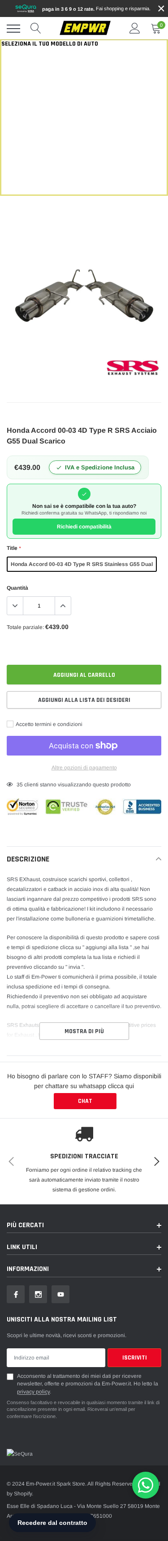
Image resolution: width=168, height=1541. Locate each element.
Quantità (17, 588)
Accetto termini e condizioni (48, 724)
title (14, 548)
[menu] (13, 28)
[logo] (85, 28)
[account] (134, 28)
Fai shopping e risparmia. (96, 9)
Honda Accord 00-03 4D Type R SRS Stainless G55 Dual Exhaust (82, 566)
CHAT (85, 1101)
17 (20, 784)
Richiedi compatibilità (84, 527)
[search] (35, 28)
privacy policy (33, 1392)
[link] (16, 1294)
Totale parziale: (25, 627)
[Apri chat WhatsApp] (145, 1485)
